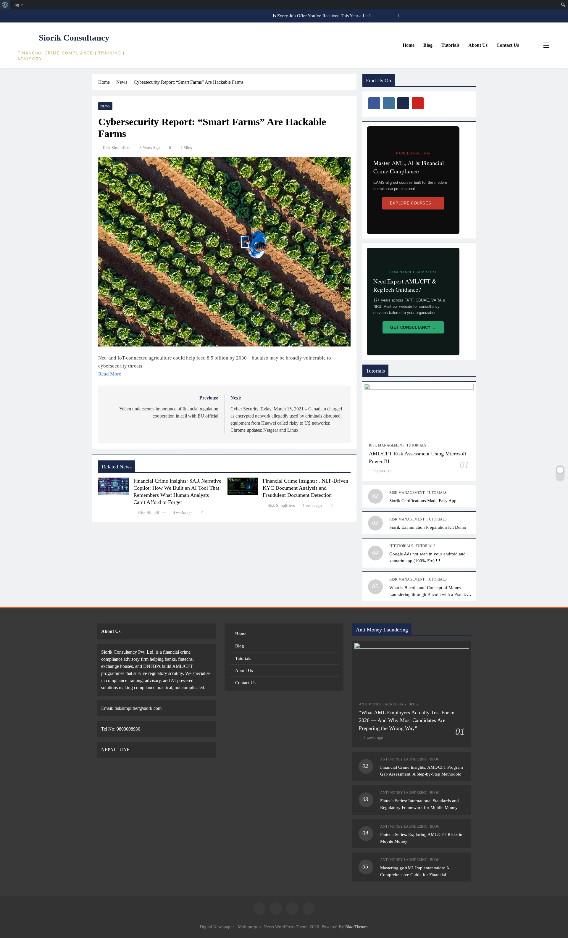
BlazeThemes (356, 926)
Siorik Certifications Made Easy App (422, 500)
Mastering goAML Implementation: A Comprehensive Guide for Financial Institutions (414, 874)
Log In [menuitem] (18, 4)
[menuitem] (5, 4)
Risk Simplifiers (116, 148)
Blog (428, 45)
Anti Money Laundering (382, 704)
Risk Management (386, 445)
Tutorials (450, 45)
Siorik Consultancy (74, 37)
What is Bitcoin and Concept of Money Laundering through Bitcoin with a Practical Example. (429, 594)
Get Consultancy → (413, 327)
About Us (478, 45)
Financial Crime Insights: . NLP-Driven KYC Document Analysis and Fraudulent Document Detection (305, 488)
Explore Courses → (413, 203)
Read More (109, 374)
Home (408, 45)
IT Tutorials (401, 546)
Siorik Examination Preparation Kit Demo (427, 527)
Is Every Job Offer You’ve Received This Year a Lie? (322, 15)
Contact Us (507, 45)
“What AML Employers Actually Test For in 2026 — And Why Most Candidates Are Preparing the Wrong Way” (406, 720)
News (105, 106)
